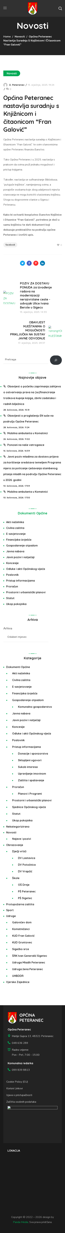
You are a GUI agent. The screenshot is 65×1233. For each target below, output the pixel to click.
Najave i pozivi (21, 838)
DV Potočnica (27, 864)
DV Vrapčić (25, 871)
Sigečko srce (20, 949)
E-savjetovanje (16, 533)
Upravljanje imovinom (32, 773)
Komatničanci (21, 929)
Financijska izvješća (18, 539)
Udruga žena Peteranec (27, 969)
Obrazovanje (14, 845)
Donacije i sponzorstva (33, 753)
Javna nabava (15, 551)
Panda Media (20, 1222)
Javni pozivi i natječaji (20, 557)
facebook (10, 244)
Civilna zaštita (15, 528)
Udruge (11, 916)
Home (7, 36)
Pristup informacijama (20, 580)
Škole (16, 878)
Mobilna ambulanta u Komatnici (27, 433)
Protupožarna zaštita (20, 904)
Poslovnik (12, 574)
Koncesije (12, 563)
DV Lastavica (26, 858)
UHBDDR (18, 975)
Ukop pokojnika (16, 604)
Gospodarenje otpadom (22, 545)
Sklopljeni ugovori (30, 760)
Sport (10, 910)
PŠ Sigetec (25, 898)
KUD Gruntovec (22, 942)
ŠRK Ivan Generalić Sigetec (29, 955)
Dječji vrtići (19, 851)
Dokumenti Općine (32, 513)
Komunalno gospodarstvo (35, 706)
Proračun (12, 586)
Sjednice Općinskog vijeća (29, 807)
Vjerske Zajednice (18, 982)
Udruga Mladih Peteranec (28, 962)
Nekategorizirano (18, 826)
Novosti (20, 36)
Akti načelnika (15, 522)
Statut (10, 598)
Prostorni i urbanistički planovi (26, 592)
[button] (60, 8)
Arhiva (7, 628)
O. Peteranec (16, 84)
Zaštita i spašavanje (31, 780)
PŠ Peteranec (27, 891)
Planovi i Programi (30, 793)
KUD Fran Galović (23, 935)
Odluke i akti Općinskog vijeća (25, 569)
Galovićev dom (22, 922)
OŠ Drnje (24, 884)
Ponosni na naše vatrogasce (25, 445)
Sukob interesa (28, 767)
